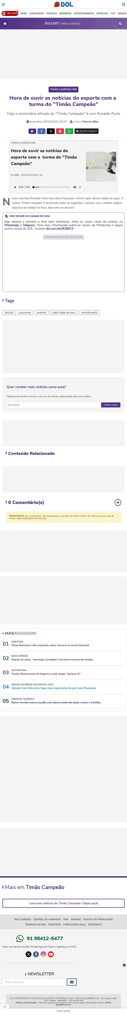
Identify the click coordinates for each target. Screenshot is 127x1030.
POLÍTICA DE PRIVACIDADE (98, 919)
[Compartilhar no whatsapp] (69, 131)
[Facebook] (36, 954)
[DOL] (63, 4)
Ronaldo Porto (89, 312)
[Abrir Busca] (123, 4)
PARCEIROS (54, 924)
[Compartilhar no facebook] (41, 131)
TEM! (65, 919)
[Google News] (87, 131)
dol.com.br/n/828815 (59, 229)
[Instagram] (43, 954)
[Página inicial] (5, 23)
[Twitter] (28, 954)
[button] (36, 13)
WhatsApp (11, 225)
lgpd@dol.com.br (63, 1004)
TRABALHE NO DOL (35, 924)
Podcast (41, 312)
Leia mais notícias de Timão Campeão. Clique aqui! (63, 903)
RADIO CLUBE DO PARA (63, 312)
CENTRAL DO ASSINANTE (47, 919)
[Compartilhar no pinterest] (60, 131)
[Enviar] (72, 982)
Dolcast (9, 312)
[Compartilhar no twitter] (51, 131)
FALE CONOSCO (22, 919)
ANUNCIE (76, 919)
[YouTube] (51, 954)
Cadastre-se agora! (111, 405)
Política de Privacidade (26, 1002)
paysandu (25, 312)
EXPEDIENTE (95, 924)
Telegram (29, 225)
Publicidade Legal (74, 924)
